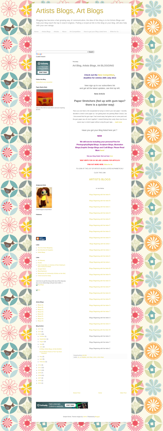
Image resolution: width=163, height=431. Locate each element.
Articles (56, 31)
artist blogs (90, 357)
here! (102, 150)
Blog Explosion (42, 271)
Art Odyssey (41, 260)
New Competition (106, 75)
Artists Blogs (46, 31)
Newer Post (76, 393)
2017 (39, 329)
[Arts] (38, 290)
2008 (39, 375)
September (43, 339)
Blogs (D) (40, 312)
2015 (39, 331)
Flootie (40, 263)
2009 (39, 373)
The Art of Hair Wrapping (45, 248)
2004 (39, 383)
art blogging (83, 357)
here (111, 156)
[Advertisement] (76, 42)
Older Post (123, 393)
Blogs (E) (40, 314)
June (41, 347)
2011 (39, 367)
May (41, 356)
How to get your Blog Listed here (95, 31)
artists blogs (100, 357)
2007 (39, 378)
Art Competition (75, 31)
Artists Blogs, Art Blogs (69, 10)
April (41, 359)
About (64, 31)
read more (118, 122)
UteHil (85, 416)
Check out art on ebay (44, 275)
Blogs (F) (40, 316)
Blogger (97, 416)
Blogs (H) (40, 321)
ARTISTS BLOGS (99, 179)
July (41, 344)
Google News (42, 269)
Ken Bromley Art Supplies (45, 250)
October (42, 336)
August (42, 341)
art (78, 357)
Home (36, 31)
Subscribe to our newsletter (44, 82)
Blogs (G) (40, 318)
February (42, 361)
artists (95, 357)
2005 (39, 380)
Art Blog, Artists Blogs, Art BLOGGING (50, 349)
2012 (39, 365)
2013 (39, 334)
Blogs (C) (40, 309)
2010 (39, 370)
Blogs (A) (40, 305)
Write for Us (114, 31)
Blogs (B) (40, 307)
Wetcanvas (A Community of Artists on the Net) (51, 273)
